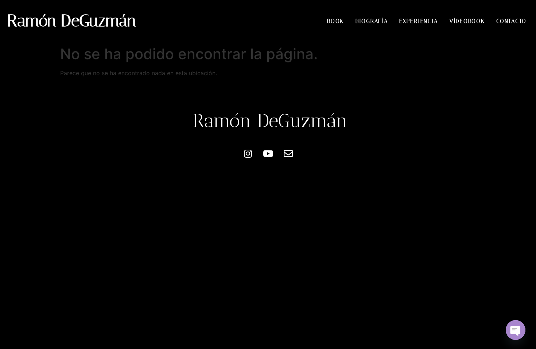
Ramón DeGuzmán (71, 20)
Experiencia (418, 21)
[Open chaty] (515, 330)
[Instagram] (248, 154)
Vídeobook (467, 21)
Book (335, 21)
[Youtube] (268, 154)
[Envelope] (288, 154)
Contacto (511, 21)
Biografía (372, 21)
